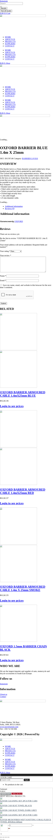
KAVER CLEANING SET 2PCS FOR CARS (18, 801)
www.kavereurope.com (9, 727)
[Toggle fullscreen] (3, 837)
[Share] (6, 837)
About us (3, 694)
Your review (5, 255)
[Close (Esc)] (8, 837)
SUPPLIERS (10, 44)
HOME (8, 37)
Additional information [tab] (14, 206)
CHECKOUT (16, 794)
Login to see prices (12, 406)
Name (3, 276)
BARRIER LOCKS (30, 158)
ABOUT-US (10, 39)
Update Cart (5, 794)
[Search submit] (1, 6)
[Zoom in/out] (1, 837)
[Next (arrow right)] (3, 839)
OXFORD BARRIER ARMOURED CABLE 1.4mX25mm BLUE (22, 394)
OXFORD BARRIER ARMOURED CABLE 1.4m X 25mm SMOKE (22, 588)
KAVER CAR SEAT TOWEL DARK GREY (18, 810)
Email (3, 280)
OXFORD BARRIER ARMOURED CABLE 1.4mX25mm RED (22, 491)
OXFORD (19, 221)
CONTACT (9, 46)
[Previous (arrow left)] (1, 839)
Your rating (5, 251)
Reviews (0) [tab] (9, 208)
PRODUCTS (10, 41)
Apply (27, 780)
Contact (3, 697)
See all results (6, 11)
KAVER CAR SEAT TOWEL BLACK (16, 806)
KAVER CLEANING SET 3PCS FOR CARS (18, 815)
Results (3, 8)
